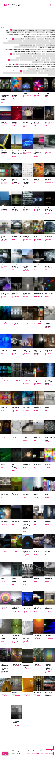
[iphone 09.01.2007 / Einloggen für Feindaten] (16, 346)
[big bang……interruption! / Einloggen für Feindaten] (27, 118)
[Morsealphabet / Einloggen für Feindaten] (16, 431)
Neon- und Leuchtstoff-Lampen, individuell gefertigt (16, 43)
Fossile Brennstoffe (50, 38)
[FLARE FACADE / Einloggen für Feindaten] (49, 232)
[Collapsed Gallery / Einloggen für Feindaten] (5, 175)
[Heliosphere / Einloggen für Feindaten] (5, 317)
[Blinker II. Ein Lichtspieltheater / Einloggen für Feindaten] (16, 147)
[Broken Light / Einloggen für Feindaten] (27, 145)
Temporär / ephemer (17, 30)
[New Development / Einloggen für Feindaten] (38, 432)
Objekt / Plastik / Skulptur (14, 34)
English (50, 748)
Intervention (16, 32)
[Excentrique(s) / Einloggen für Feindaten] (16, 231)
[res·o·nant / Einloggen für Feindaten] (16, 516)
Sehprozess (46, 62)
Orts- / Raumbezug (50, 32)
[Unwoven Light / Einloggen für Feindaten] (16, 688)
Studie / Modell (26, 34)
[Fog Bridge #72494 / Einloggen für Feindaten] (16, 261)
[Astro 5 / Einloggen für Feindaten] (38, 88)
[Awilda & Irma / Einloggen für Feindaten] (49, 89)
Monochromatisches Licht (38, 55)
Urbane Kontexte (51, 64)
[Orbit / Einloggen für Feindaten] (5, 459)
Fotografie (52, 30)
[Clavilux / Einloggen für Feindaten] (49, 145)
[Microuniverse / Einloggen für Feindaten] (5, 431)
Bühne (36, 30)
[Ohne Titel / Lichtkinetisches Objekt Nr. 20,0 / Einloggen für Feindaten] (49, 433)
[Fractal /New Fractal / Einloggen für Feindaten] (5, 289)
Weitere (47, 36)
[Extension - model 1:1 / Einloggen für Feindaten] (27, 232)
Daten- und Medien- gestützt (38, 32)
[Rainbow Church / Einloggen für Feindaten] (38, 489)
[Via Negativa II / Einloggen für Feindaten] (38, 687)
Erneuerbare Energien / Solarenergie (46, 68)
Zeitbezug (52, 36)
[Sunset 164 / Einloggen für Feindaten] (5, 602)
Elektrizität (52, 75)
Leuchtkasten (33, 49)
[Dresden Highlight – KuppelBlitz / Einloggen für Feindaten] (49, 204)
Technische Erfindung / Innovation (46, 73)
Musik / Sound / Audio (29, 36)
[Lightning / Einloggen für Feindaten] (5, 402)
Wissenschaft (39, 66)
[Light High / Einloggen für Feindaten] (16, 374)
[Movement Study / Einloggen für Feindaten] (27, 432)
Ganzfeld (48, 60)
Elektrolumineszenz (40, 45)
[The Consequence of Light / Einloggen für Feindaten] (49, 603)
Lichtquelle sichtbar (31, 51)
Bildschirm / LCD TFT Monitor (13, 49)
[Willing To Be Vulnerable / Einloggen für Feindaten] (49, 688)
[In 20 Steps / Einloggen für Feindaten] (27, 317)
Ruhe (36, 70)
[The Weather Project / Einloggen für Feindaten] (38, 631)
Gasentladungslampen (24, 45)
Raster (47, 55)
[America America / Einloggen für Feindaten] (16, 89)
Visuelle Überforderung (37, 62)
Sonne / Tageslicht (19, 38)
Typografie (31, 70)
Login (5, 754)
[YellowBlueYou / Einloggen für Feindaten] (27, 689)
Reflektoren (38, 53)
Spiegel (48, 53)
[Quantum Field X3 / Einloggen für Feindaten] (27, 489)
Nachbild (32, 60)
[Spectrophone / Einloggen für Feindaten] (49, 573)
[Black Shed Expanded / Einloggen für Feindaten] (5, 146)
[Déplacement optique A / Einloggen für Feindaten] (16, 203)
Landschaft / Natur (23, 64)
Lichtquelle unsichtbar (19, 51)
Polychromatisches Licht (26, 55)
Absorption (52, 55)
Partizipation (43, 64)
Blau (24, 70)
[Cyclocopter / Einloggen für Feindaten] (49, 174)
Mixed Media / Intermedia (43, 34)
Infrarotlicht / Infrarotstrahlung (46, 47)
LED (31, 45)
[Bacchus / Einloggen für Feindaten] (16, 117)
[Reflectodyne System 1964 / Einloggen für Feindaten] (5, 517)
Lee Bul (39, 695)
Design (39, 30)
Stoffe (43, 53)
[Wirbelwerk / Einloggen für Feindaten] (5, 689)
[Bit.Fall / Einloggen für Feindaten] (38, 117)
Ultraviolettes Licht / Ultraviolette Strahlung (25, 47)
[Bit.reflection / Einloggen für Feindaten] (49, 117)
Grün (27, 70)
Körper (48, 66)
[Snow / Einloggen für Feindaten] (5, 573)
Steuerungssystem (51, 51)
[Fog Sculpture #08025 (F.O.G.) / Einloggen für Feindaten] (27, 262)
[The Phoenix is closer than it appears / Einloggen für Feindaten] (16, 632)
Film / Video (46, 30)
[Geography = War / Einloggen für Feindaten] (16, 289)
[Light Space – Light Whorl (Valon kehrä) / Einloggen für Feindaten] (49, 376)
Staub (33, 53)
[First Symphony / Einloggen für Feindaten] (38, 232)
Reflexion (52, 58)
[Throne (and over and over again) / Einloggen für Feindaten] (27, 633)
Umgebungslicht (41, 49)
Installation (9, 32)
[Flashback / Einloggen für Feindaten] (5, 260)
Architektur (31, 30)
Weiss (20, 73)
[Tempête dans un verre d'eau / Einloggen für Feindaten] (16, 603)
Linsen (29, 53)
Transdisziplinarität (30, 66)
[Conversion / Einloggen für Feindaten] (38, 174)
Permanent (25, 30)
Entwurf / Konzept (40, 36)
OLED (34, 45)
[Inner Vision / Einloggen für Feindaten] (38, 317)
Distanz (22, 60)
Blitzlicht (52, 45)
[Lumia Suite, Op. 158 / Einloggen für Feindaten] (16, 403)
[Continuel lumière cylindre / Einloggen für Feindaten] (16, 176)
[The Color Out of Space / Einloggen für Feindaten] (38, 603)
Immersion (52, 62)
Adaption (27, 60)
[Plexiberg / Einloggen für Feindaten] (49, 459)
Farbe (48, 58)
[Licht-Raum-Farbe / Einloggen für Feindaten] (49, 346)
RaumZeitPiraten (49, 182)
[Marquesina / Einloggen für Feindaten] (38, 402)
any (11, 30)
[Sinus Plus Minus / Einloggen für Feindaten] (27, 547)
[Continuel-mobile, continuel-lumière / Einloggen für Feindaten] (27, 176)
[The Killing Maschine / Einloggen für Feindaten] (27, 604)
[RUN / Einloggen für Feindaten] (38, 516)
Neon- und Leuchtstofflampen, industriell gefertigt (42, 43)
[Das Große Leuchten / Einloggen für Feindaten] (5, 203)
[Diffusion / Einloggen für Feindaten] (38, 202)
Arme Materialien (32, 68)
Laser (47, 45)
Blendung (43, 60)
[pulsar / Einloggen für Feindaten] (16, 488)
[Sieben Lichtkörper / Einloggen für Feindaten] (38, 546)
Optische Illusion (15, 60)
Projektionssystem (25, 49)
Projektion (33, 34)
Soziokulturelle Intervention (12, 66)
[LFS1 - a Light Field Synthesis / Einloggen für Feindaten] (38, 347)
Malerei (22, 32)
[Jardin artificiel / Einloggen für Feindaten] (27, 346)
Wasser (21, 53)
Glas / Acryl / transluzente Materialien (26, 58)
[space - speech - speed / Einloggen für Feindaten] (16, 575)
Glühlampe (52, 40)
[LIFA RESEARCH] (12, 5)
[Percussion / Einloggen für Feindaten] (27, 459)
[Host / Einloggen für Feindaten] (16, 317)
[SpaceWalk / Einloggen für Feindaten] (38, 573)
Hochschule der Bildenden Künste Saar (38, 754)
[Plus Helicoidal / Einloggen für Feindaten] (5, 489)
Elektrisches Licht (50, 49)
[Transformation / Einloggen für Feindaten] (16, 659)
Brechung (39, 58)
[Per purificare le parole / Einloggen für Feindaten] (16, 461)
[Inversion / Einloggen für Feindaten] (5, 345)
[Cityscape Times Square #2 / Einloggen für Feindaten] (38, 147)
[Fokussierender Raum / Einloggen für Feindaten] (38, 261)
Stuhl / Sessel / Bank (49, 70)
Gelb (42, 70)
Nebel (17, 53)
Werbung (53, 66)
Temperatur (37, 60)
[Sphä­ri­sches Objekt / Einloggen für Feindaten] (27, 576)
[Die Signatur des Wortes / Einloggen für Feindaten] (27, 203)
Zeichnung (52, 34)
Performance (27, 32)
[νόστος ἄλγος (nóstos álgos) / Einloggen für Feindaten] (16, 717)
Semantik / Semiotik (33, 64)
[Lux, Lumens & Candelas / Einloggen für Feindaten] (27, 403)
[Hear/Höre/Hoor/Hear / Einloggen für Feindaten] (49, 288)
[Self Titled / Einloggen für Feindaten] (16, 545)
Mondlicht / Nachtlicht (30, 38)
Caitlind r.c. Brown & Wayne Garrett (26, 382)
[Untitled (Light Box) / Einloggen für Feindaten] (27, 661)
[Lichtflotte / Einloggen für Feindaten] (5, 374)
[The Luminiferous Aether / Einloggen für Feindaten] (5, 632)
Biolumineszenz (40, 38)
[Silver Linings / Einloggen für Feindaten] (49, 546)
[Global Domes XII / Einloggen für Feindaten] (27, 289)
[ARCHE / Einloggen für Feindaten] (27, 88)
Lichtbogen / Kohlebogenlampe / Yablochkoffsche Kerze (36, 40)
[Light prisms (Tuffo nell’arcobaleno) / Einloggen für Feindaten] (38, 375)
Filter (25, 53)
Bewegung (53, 53)
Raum (14, 53)
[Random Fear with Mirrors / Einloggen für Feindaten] (49, 489)
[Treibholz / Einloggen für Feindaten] (38, 659)
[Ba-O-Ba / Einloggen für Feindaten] (5, 117)
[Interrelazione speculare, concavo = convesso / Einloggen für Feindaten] (49, 319)
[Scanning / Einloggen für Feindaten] (49, 516)
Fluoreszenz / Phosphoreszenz (15, 40)
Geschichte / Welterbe (8, 73)
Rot (39, 70)
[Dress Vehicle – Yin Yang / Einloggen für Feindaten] (5, 233)
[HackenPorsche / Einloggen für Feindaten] (38, 288)
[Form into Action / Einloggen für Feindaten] (49, 261)
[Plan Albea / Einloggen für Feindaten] (38, 459)
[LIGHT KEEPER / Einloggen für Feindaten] (27, 375)
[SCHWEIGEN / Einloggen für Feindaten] (5, 545)
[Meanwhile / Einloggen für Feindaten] (49, 402)
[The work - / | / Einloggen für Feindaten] (49, 631)
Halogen (39, 51)
